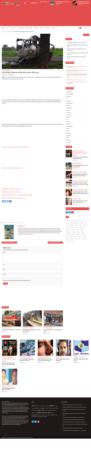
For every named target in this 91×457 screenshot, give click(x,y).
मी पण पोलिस (69, 133)
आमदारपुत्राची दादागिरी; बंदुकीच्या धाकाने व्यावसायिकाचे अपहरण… (56, 242)
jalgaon (67, 227)
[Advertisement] (45, 16)
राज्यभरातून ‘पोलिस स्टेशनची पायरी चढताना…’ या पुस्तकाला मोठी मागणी (81, 158)
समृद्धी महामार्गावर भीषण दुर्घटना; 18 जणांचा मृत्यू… (11, 189)
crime (16, 222)
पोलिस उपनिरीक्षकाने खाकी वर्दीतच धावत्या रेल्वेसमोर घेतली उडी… (59, 2)
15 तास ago (76, 4)
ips (83, 225)
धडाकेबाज (36, 28)
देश (7, 28)
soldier (79, 236)
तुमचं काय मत (9, 328)
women (67, 241)
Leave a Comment (6, 222)
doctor (81, 223)
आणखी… (53, 28)
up (75, 239)
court (67, 223)
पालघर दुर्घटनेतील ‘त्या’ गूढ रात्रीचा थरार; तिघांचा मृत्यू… (11, 330)
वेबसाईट (4, 274)
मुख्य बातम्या (69, 135)
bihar (76, 220)
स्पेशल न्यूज (47, 28)
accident (13, 222)
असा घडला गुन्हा (25, 328)
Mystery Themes (30, 437)
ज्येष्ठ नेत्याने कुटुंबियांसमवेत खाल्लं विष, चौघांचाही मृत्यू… (62, 359)
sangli (71, 236)
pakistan (74, 232)
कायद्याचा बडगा (69, 101)
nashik (81, 230)
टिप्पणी (4, 252)
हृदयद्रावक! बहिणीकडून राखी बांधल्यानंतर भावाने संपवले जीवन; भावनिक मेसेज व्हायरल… (77, 53)
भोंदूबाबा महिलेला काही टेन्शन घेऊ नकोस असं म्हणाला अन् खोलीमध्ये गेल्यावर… (45, 359)
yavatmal (72, 241)
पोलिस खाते (51, 328)
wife (86, 239)
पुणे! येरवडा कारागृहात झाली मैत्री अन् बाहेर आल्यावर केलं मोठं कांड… (73, 428)
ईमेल (4, 269)
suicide (67, 239)
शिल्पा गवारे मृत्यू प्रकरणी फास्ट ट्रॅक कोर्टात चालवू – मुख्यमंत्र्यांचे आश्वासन (76, 57)
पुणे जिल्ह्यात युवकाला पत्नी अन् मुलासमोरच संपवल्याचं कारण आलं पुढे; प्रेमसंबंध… (81, 2)
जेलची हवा (68, 110)
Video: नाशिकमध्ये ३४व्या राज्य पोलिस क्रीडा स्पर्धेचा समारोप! (53, 330)
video (79, 239)
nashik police (68, 232)
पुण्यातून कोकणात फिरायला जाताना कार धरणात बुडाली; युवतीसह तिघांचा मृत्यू (16, 195)
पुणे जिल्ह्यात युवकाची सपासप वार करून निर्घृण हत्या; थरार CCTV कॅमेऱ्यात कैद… (74, 430)
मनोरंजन (41, 28)
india (81, 225)
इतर (67, 99)
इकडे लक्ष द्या (69, 96)
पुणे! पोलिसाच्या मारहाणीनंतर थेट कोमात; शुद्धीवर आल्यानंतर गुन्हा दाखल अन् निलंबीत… (76, 49)
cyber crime (76, 223)
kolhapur (72, 227)
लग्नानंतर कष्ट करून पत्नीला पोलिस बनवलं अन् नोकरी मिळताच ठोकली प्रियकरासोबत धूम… (75, 425)
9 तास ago (54, 4)
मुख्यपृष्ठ (3, 28)
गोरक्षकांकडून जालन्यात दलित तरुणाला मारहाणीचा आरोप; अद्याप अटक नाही (74, 422)
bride (85, 220)
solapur (75, 236)
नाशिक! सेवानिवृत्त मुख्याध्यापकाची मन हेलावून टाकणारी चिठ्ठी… (8, 389)
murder (72, 230)
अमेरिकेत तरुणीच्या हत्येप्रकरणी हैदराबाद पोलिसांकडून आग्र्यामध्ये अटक (73, 419)
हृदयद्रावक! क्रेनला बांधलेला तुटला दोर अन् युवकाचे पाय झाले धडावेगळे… (31, 330)
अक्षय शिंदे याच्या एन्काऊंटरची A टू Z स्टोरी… (77, 80)
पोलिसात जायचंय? (69, 126)
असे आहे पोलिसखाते (70, 94)
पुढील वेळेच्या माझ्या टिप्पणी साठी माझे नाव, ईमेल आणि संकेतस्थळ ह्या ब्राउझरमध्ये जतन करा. (17, 280)
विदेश (16, 28)
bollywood (81, 220)
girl (66, 225)
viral (82, 239)
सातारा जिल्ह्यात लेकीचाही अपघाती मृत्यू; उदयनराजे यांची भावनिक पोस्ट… (15, 147)
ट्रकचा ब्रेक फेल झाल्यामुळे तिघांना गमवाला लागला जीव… (12, 168)
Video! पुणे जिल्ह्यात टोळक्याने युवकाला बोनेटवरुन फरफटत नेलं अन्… (27, 359)
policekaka (68, 234)
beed (72, 220)
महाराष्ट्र (11, 28)
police (19, 222)
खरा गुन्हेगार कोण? (70, 103)
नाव (4, 264)
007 (67, 80)
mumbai (67, 230)
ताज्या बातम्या (4, 70)
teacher (72, 239)
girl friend (71, 225)
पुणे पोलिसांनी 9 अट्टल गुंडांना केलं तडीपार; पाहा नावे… (81, 359)
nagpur (77, 230)
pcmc (79, 232)
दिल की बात (69, 117)
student (84, 236)
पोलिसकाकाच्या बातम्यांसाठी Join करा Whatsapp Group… (13, 198)
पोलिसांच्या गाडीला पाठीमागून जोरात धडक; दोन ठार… (12, 192)
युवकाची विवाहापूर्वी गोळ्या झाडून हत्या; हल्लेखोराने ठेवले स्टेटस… (10, 242)
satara (21, 222)
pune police (84, 234)
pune (73, 234)
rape (67, 236)
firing (85, 223)
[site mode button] (80, 28)
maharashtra (81, 227)
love (76, 227)
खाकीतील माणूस (29, 28)
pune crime (78, 234)
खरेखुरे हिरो (68, 106)
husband (76, 225)
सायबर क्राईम (21, 28)
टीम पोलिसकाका (11, 74)
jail (86, 225)
